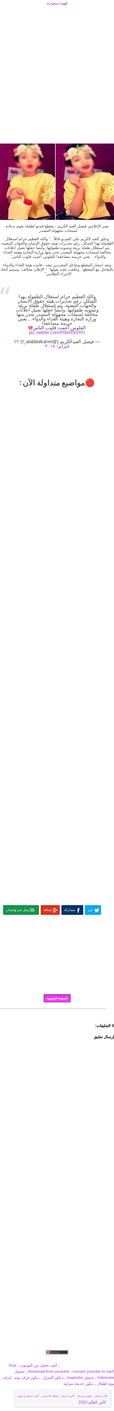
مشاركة (69, 910)
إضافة (47, 910)
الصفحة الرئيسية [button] (57, 998)
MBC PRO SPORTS (96, 1365)
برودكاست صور (55, 1359)
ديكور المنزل (52, 1377)
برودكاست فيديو (82, 1359)
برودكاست (57, 1012)
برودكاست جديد (29, 1359)
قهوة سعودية (57, 3)
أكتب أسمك (101, 1396)
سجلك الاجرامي (50, 1396)
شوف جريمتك (84, 1396)
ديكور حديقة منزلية (78, 1383)
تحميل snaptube (80, 1377)
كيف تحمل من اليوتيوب (38, 1365)
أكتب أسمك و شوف (28, 1396)
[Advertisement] (57, 13)
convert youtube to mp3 (93, 1371)
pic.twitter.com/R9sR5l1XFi (57, 332)
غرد (90, 910)
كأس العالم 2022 (93, 1402)
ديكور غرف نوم (27, 1377)
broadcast (69, 1365)
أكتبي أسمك (67, 1396)
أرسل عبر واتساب (18, 910)
